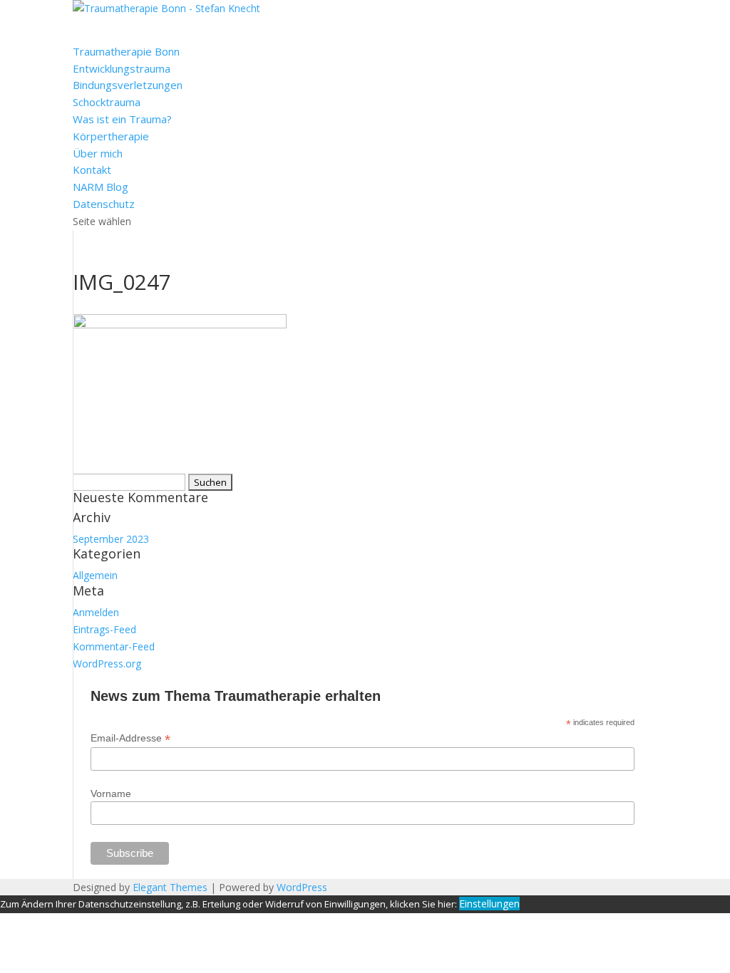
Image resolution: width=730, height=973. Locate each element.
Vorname (111, 793)
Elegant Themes (170, 887)
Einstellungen (489, 903)
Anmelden (96, 612)
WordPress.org (107, 663)
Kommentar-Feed (114, 646)
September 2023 (111, 539)
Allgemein (95, 575)
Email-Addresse (130, 738)
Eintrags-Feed (104, 629)
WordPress (302, 887)
